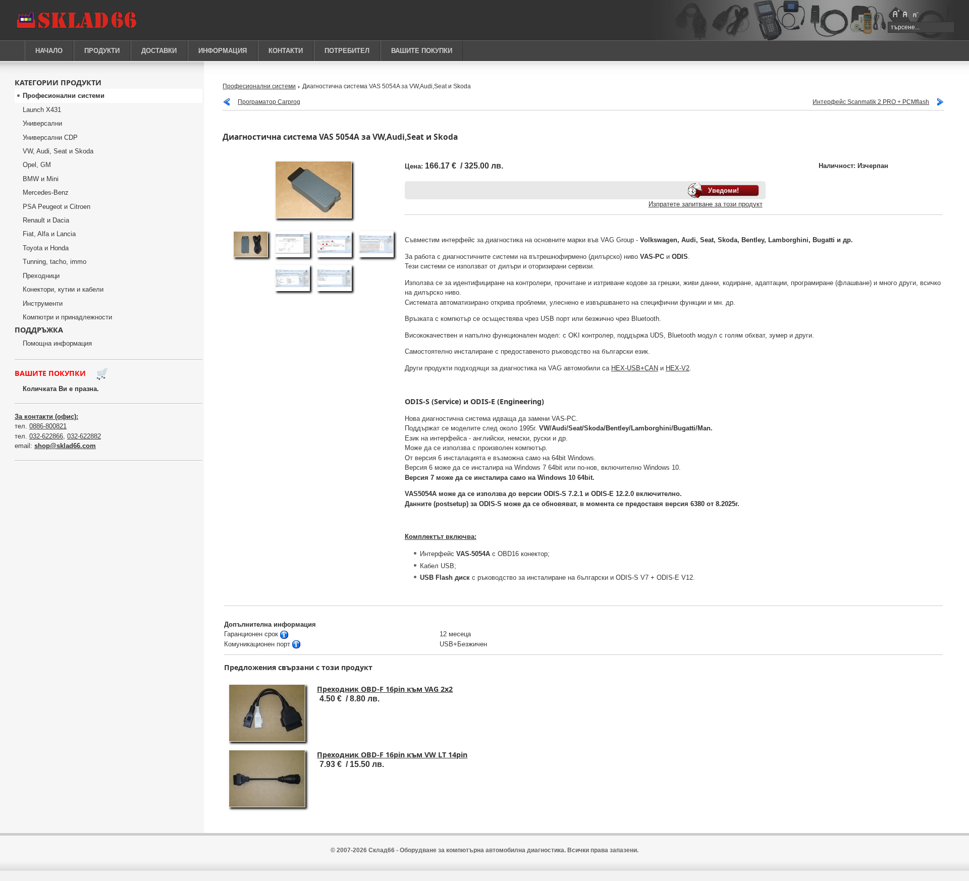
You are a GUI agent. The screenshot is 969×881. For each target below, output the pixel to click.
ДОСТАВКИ (159, 50)
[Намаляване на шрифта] (915, 14)
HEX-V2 (677, 368)
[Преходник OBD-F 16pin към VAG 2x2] (267, 740)
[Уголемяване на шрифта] (896, 14)
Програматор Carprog (269, 101)
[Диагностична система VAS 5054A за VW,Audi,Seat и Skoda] (313, 216)
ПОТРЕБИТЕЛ (347, 50)
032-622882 (84, 436)
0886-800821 (48, 426)
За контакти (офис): (46, 416)
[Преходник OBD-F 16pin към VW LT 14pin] (267, 805)
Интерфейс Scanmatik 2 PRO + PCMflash (871, 101)
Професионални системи (259, 86)
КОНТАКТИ (285, 50)
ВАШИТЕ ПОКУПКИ (421, 50)
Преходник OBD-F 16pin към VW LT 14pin (392, 754)
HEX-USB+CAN (634, 368)
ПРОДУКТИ (102, 50)
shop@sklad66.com (65, 446)
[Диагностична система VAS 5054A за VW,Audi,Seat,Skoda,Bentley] (251, 257)
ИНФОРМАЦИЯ (222, 50)
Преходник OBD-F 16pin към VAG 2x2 (385, 689)
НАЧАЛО (49, 50)
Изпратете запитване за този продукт (706, 204)
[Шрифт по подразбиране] (905, 14)
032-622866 (46, 436)
